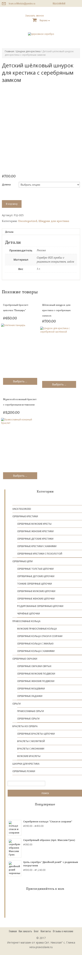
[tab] (41, 231)
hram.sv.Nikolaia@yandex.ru (22, 3)
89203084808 (59, 3)
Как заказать (25, 931)
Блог (36, 931)
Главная (9, 51)
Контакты (46, 931)
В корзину (12, 204)
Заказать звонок (34, 15)
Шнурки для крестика (28, 51)
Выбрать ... (20, 381)
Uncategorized (27, 221)
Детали (9, 231)
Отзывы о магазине (63, 931)
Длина (6, 184)
